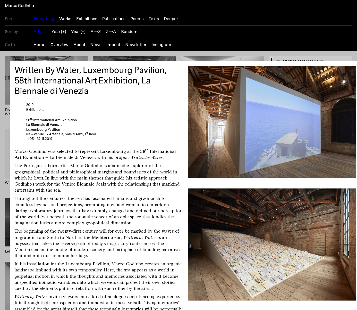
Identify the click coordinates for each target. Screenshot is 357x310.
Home (39, 45)
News (95, 45)
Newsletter (135, 45)
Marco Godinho (19, 6)
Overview (59, 45)
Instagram (161, 45)
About (79, 45)
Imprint (113, 45)
